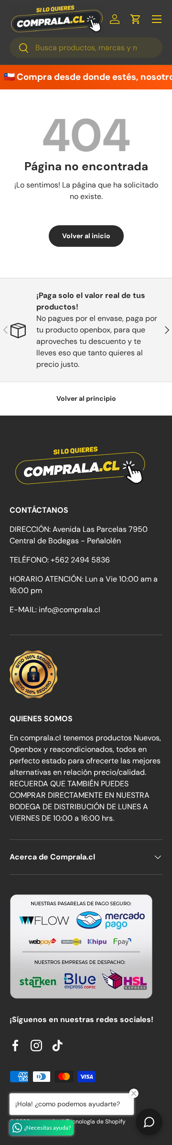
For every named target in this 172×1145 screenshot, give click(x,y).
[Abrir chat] (149, 1122)
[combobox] (86, 47)
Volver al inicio (86, 235)
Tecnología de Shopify (96, 1121)
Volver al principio (86, 398)
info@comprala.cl (69, 610)
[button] (135, 19)
